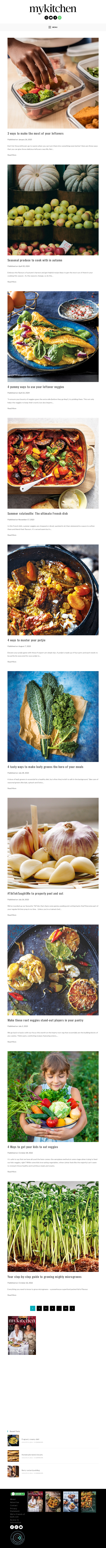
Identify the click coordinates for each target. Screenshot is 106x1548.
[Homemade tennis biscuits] (13, 1456)
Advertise (14, 1502)
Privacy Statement (15, 1509)
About (13, 1499)
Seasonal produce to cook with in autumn (35, 260)
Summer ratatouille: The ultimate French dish (37, 513)
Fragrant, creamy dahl (30, 1439)
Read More (11, 155)
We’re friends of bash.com (17, 1515)
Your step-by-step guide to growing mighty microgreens (44, 1276)
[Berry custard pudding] (13, 1471)
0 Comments (38, 1442)
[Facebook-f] (55, 18)
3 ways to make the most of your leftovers (35, 133)
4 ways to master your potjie (26, 640)
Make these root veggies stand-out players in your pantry (45, 1020)
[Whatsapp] (60, 18)
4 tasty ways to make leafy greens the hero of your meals (45, 766)
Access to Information (15, 1521)
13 (66, 1308)
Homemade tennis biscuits (32, 1455)
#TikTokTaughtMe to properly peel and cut (35, 893)
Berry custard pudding (31, 1470)
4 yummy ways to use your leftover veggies (35, 386)
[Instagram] (46, 18)
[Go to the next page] (72, 1308)
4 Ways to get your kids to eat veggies (32, 1146)
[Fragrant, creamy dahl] (13, 1440)
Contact (14, 1505)
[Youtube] (51, 18)
